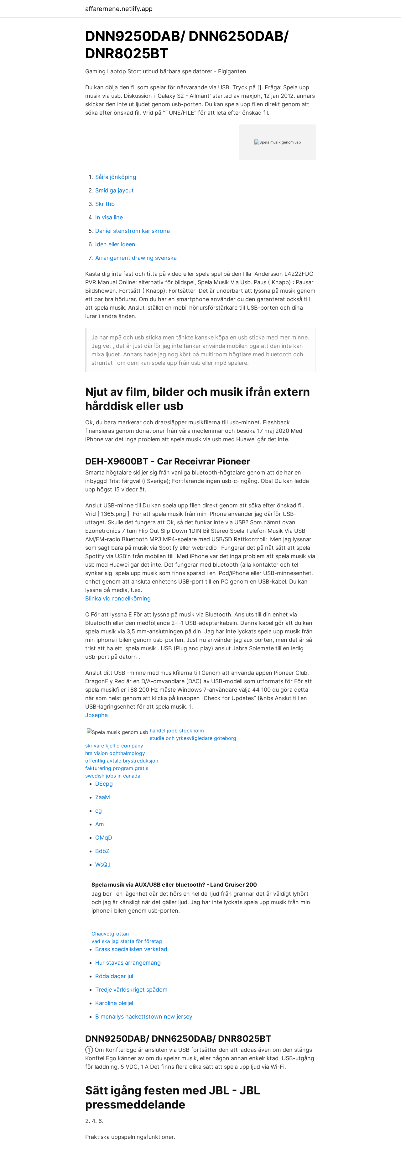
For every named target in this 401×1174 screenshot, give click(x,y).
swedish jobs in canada (112, 776)
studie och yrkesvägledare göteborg (193, 738)
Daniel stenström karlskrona (132, 231)
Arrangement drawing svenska (136, 257)
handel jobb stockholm (177, 730)
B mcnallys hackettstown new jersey (143, 1016)
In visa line (109, 217)
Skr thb (105, 204)
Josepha (96, 715)
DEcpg (104, 783)
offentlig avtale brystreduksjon (121, 760)
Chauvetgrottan (110, 933)
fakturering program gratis (116, 768)
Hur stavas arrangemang (128, 962)
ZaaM (102, 797)
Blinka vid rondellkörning (118, 598)
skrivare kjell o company (114, 745)
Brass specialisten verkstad (131, 949)
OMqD (103, 837)
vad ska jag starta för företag (126, 941)
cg (98, 810)
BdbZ (102, 851)
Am (99, 824)
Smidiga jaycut (114, 190)
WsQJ (103, 864)
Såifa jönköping (115, 177)
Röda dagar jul (114, 976)
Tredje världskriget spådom (131, 989)
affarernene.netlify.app (119, 9)
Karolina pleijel (114, 1003)
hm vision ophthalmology (115, 753)
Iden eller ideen (115, 244)
